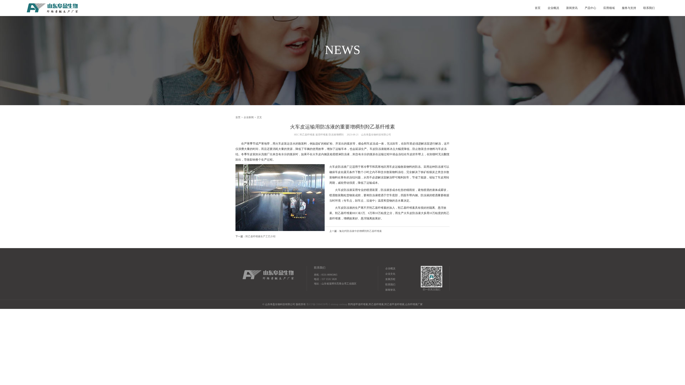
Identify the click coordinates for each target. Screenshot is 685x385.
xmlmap (343, 304)
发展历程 (390, 279)
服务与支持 (629, 7)
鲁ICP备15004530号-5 (318, 304)
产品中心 (590, 7)
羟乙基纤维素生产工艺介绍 (260, 236)
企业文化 (390, 274)
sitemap (334, 304)
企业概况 (553, 7)
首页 (538, 7)
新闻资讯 (572, 7)
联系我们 (649, 7)
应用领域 (609, 7)
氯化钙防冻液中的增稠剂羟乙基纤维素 (360, 231)
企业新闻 (249, 117)
